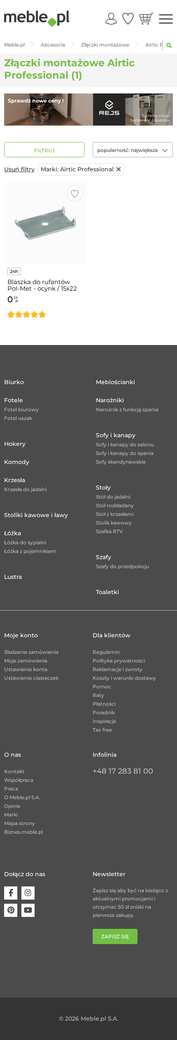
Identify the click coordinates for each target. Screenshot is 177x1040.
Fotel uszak (18, 418)
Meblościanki (115, 382)
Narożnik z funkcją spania (127, 409)
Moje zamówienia (25, 661)
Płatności (104, 704)
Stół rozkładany (115, 505)
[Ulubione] (128, 18)
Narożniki (110, 400)
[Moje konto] (111, 18)
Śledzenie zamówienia (31, 652)
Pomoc (102, 686)
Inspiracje (104, 721)
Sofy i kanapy (115, 435)
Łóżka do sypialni (25, 542)
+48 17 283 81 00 (123, 771)
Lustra (13, 577)
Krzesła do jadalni (25, 489)
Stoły (103, 487)
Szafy (103, 557)
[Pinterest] (10, 910)
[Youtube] (28, 910)
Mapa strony (19, 823)
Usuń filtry (19, 169)
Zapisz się (115, 936)
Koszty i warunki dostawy (124, 678)
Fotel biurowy (21, 409)
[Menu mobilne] (166, 19)
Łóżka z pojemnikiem (30, 551)
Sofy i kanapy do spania (125, 453)
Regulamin (106, 652)
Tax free (102, 730)
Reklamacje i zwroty (117, 669)
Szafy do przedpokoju (122, 566)
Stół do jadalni (113, 497)
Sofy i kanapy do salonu (125, 444)
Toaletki (107, 592)
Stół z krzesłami (115, 514)
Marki (11, 814)
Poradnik (104, 712)
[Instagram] (28, 893)
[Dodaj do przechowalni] (74, 193)
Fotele (13, 400)
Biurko (14, 382)
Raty (98, 695)
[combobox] (133, 149)
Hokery (15, 444)
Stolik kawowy (114, 523)
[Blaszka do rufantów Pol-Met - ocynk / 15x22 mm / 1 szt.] (45, 223)
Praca (11, 789)
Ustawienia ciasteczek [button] (31, 678)
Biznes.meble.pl (23, 832)
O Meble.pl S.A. (22, 797)
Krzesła (14, 480)
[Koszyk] (146, 18)
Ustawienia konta (25, 669)
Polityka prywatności (119, 661)
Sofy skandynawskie (121, 462)
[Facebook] (10, 893)
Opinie (12, 806)
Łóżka (12, 533)
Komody (16, 462)
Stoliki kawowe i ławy (36, 515)
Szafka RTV (109, 531)
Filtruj (44, 150)
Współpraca (18, 780)
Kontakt (14, 771)
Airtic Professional (77, 169)
